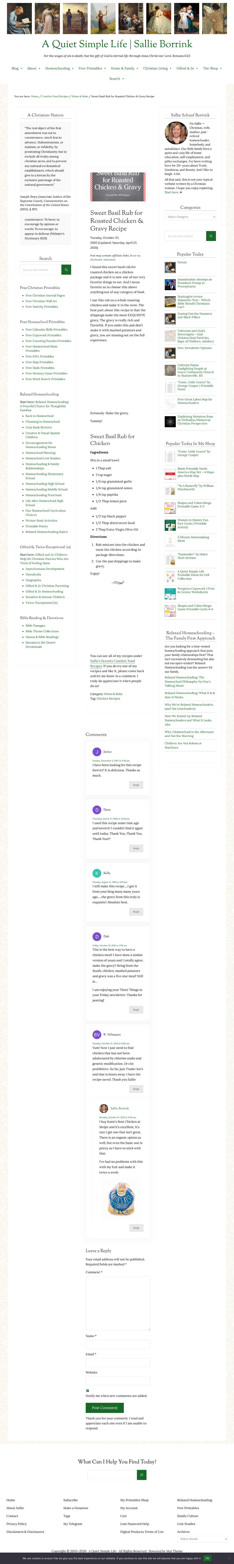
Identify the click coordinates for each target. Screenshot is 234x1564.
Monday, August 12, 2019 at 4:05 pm (110, 882)
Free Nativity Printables (42, 306)
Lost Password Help (134, 1524)
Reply (136, 785)
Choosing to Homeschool (43, 421)
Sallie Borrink (119, 1108)
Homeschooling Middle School (46, 489)
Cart (123, 1516)
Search (114, 78)
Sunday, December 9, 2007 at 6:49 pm (111, 760)
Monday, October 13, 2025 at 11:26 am (117, 1117)
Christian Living (155, 68)
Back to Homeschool (39, 416)
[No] (229, 1558)
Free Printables (90, 68)
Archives (183, 1532)
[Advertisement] (118, 136)
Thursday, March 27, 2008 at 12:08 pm (111, 818)
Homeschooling (57, 68)
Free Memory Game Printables (46, 373)
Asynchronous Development (45, 569)
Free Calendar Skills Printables (46, 329)
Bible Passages (35, 625)
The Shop (210, 68)
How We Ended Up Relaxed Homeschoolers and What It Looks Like (188, 720)
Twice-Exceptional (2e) (42, 602)
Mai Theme (174, 1551)
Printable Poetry (37, 526)
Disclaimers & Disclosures (25, 1532)
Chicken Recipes (108, 698)
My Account (129, 1508)
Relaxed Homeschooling (194, 1500)
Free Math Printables (40, 368)
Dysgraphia (33, 580)
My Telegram (72, 1524)
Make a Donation (75, 1508)
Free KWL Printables (40, 356)
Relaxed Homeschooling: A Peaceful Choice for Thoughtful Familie (44, 406)
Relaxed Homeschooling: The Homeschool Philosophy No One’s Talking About (188, 681)
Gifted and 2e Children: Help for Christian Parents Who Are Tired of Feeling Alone (44, 559)
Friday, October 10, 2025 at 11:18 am (109, 945)
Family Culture (187, 1516)
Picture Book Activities (41, 520)
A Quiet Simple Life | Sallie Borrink (117, 45)
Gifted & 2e (185, 68)
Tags (66, 1516)
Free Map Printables (39, 362)
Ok (207, 1558)
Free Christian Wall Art (41, 301)
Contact (12, 1516)
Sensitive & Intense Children (45, 597)
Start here (172, 192)
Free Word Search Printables (46, 379)
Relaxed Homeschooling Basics (47, 532)
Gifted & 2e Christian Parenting (47, 586)
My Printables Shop (134, 1500)
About (31, 68)
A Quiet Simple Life (102, 1551)
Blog (15, 68)
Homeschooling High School (45, 483)
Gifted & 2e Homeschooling (44, 591)
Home (10, 1500)
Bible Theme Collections (42, 631)
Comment (94, 1272)
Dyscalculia (33, 574)
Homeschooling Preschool (43, 495)
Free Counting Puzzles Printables (48, 341)
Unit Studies (186, 1524)
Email (91, 1354)
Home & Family (123, 68)
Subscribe (70, 1500)
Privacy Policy (16, 1524)
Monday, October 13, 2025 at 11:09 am (111, 1043)
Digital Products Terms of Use (142, 1532)
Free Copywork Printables (43, 335)
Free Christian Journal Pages (45, 295)
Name (91, 1336)
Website (91, 1372)
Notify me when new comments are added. (116, 1396)
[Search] (141, 1475)
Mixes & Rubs (113, 694)
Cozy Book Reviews (39, 427)
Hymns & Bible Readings (42, 637)
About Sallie (15, 1508)
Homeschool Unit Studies (43, 458)
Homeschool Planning (40, 453)
